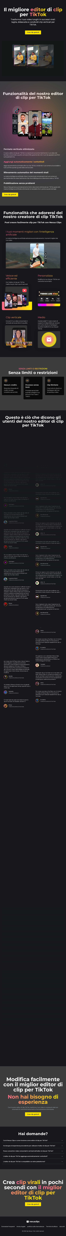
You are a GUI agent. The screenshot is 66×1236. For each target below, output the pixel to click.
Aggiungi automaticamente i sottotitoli (24, 162)
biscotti (62, 1226)
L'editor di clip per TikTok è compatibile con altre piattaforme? (24, 1161)
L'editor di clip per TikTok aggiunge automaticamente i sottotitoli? (25, 1156)
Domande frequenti (8, 1226)
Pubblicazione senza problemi (19, 183)
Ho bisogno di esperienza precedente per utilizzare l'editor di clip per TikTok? (29, 1146)
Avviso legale (21, 1226)
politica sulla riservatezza (35, 1226)
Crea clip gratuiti (33, 32)
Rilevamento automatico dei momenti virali (26, 172)
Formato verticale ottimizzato (19, 149)
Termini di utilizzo (52, 1226)
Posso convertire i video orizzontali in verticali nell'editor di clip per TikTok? (28, 1151)
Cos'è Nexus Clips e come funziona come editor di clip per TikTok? (25, 1140)
